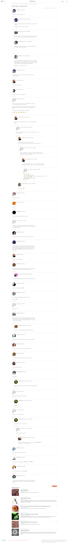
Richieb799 (18, 457)
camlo (17, 80)
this (29, 31)
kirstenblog (18, 241)
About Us (10, 540)
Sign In (62, 1)
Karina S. (18, 202)
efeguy (17, 353)
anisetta (19, 31)
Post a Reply (54, 486)
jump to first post (50, 486)
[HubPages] (32, 1)
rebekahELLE (18, 466)
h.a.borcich (23, 437)
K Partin (18, 283)
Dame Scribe (24, 183)
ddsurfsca (18, 362)
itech (17, 89)
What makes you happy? (25, 530)
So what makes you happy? (26, 498)
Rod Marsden (20, 41)
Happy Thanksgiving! (24, 490)
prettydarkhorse (20, 400)
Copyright (13, 540)
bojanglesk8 (18, 211)
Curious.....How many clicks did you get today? (29, 514)
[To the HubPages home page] (4, 540)
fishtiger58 (18, 475)
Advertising (25, 540)
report (15, 16)
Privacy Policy (21, 540)
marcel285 (18, 334)
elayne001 (19, 325)
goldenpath (18, 292)
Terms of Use (17, 540)
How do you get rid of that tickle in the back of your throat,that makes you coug (35, 506)
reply (13, 16)
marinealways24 (19, 371)
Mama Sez (18, 263)
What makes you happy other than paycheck (29, 522)
